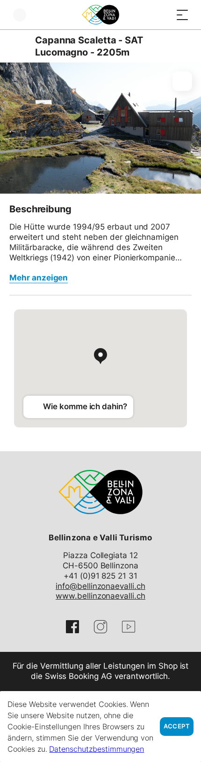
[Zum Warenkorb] (163, 14)
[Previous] (17, 46)
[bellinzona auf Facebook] (72, 626)
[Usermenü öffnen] (19, 14)
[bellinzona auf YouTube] (128, 626)
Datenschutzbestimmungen (96, 749)
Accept (177, 726)
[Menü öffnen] (182, 14)
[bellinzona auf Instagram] (100, 626)
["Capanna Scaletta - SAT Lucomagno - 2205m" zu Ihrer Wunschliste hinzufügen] (182, 81)
